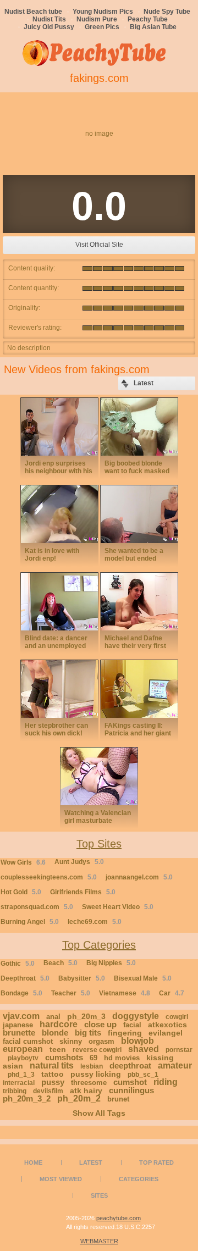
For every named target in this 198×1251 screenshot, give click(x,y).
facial (132, 1025)
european (23, 1049)
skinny (70, 1041)
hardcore (59, 1024)
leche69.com (95, 922)
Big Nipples (111, 963)
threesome (89, 1082)
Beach (60, 963)
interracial (19, 1083)
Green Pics (102, 27)
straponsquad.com (37, 907)
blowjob (137, 1040)
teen (58, 1049)
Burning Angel (30, 922)
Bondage (21, 993)
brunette (19, 1032)
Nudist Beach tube (33, 11)
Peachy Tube (148, 19)
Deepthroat (25, 978)
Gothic (18, 963)
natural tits (52, 1065)
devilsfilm (48, 1091)
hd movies (122, 1058)
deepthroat (130, 1065)
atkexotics (167, 1024)
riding (165, 1082)
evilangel (165, 1032)
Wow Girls (23, 862)
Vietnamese (124, 993)
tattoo (52, 1074)
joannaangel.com (139, 877)
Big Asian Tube (153, 27)
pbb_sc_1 (143, 1074)
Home (33, 1162)
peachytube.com (118, 1218)
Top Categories (99, 945)
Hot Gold (21, 892)
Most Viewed (61, 1179)
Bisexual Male (143, 978)
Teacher (70, 993)
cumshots (64, 1057)
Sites (99, 1195)
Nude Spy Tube (167, 11)
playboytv (23, 1058)
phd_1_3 (21, 1074)
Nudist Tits (49, 19)
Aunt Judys (79, 862)
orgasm (101, 1041)
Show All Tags (99, 1113)
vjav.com (21, 1016)
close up (100, 1024)
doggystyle (135, 1016)
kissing (160, 1057)
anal (53, 1016)
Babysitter (81, 978)
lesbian (91, 1066)
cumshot (130, 1082)
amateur (175, 1065)
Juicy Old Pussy (49, 27)
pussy (52, 1082)
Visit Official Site (99, 244)
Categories (138, 1179)
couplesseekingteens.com (49, 877)
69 (93, 1058)
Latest (90, 1162)
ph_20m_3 (86, 1016)
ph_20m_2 (79, 1098)
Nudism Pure (96, 19)
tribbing (14, 1091)
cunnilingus (131, 1090)
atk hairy (86, 1090)
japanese (18, 1025)
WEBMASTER (99, 1241)
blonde (55, 1032)
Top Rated (156, 1162)
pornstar (179, 1050)
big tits (88, 1032)
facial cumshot (28, 1041)
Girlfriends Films (83, 892)
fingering (125, 1032)
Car (171, 993)
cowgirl (177, 1017)
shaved (143, 1049)
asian (13, 1065)
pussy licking (95, 1074)
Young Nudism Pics (103, 11)
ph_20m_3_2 (27, 1098)
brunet (118, 1099)
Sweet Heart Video (117, 907)
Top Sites (99, 844)
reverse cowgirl (97, 1050)
